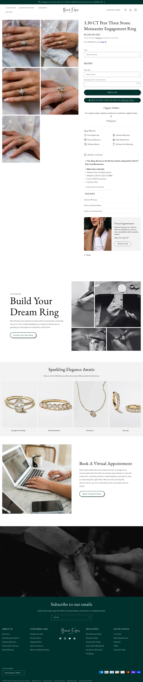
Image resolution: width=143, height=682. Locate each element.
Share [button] (88, 255)
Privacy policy (47, 681)
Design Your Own (36, 634)
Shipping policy (72, 681)
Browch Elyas (12, 681)
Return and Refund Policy (40, 650)
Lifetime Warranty (9, 642)
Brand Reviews (8, 650)
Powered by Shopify (23, 681)
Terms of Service (36, 646)
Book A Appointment (92, 494)
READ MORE (90, 193)
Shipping (98, 38)
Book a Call (123, 244)
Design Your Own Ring (23, 335)
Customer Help (119, 650)
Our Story (6, 634)
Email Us (117, 642)
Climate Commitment (10, 638)
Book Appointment (121, 638)
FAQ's (116, 646)
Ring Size (87, 70)
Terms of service (59, 681)
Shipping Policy (36, 642)
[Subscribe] (89, 617)
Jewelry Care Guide (93, 642)
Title (85, 50)
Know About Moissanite (95, 646)
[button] (27, 8)
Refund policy (36, 681)
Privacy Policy (35, 638)
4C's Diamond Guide (94, 634)
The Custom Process (10, 646)
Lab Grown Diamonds (94, 650)
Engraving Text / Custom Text (94, 80)
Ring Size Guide (92, 638)
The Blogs (90, 654)
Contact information (85, 681)
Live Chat (117, 634)
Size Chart (88, 63)
